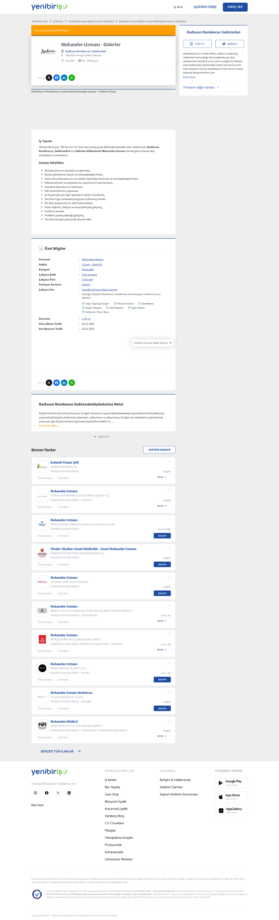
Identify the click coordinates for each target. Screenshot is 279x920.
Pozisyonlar (113, 845)
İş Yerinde (87, 279)
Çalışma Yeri (46, 289)
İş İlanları (111, 780)
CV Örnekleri (114, 823)
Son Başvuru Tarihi (51, 328)
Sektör (43, 264)
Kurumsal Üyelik (116, 808)
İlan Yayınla (112, 787)
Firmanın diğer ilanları (199, 87)
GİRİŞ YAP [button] (235, 7)
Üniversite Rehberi (118, 859)
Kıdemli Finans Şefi (64, 462)
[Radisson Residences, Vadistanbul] (48, 51)
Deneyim (44, 318)
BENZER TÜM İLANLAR (57, 751)
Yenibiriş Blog (114, 816)
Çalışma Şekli (47, 274)
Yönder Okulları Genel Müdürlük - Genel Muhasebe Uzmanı (93, 549)
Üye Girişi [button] (112, 794)
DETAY (160, 477)
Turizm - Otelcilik (92, 264)
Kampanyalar (114, 852)
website (232, 44)
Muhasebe (88, 269)
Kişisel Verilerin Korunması (179, 794)
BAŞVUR (162, 535)
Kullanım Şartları (171, 787)
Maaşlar (110, 830)
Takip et (200, 44)
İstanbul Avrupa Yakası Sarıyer (83, 55)
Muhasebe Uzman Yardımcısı (71, 693)
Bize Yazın (37, 804)
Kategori (44, 269)
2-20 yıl (86, 318)
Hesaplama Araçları (119, 837)
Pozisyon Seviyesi (50, 284)
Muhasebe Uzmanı (93, 259)
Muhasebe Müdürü (64, 721)
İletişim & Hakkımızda (175, 780)
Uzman (86, 284)
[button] (49, 425)
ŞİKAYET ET (104, 436)
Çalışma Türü (47, 279)
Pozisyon (44, 259)
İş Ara (178, 7)
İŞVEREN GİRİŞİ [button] (205, 7)
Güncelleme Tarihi (50, 324)
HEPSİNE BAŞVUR (159, 449)
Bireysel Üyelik (115, 801)
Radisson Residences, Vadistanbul (85, 51)
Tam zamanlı (89, 274)
